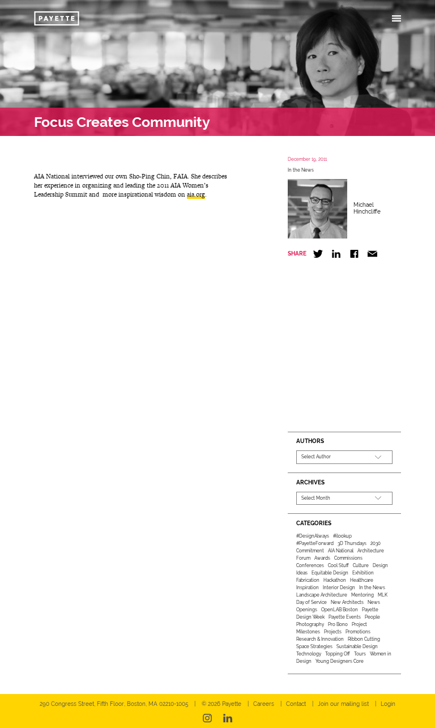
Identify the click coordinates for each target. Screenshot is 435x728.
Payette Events (345, 617)
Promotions (358, 632)
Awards (322, 558)
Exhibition (363, 573)
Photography (310, 624)
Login (388, 704)
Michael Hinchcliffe (367, 208)
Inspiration (307, 587)
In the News (301, 170)
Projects (333, 632)
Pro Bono (338, 624)
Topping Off (337, 654)
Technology (308, 654)
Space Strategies (314, 646)
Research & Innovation (320, 639)
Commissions (348, 558)
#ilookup (342, 536)
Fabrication (307, 580)
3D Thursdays (352, 543)
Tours (360, 654)
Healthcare (361, 580)
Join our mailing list (343, 704)
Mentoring (362, 595)
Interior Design (339, 587)
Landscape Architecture (321, 595)
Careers (263, 704)
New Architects (347, 602)
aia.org (196, 194)
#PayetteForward (315, 543)
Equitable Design (330, 573)
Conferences (310, 565)
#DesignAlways (312, 536)
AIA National (340, 551)
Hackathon (334, 580)
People (372, 617)
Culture (361, 565)
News (374, 602)
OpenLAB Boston (339, 609)
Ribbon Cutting (364, 639)
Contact (296, 704)
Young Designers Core (339, 661)
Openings (306, 609)
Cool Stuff (338, 565)
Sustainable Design (357, 646)
